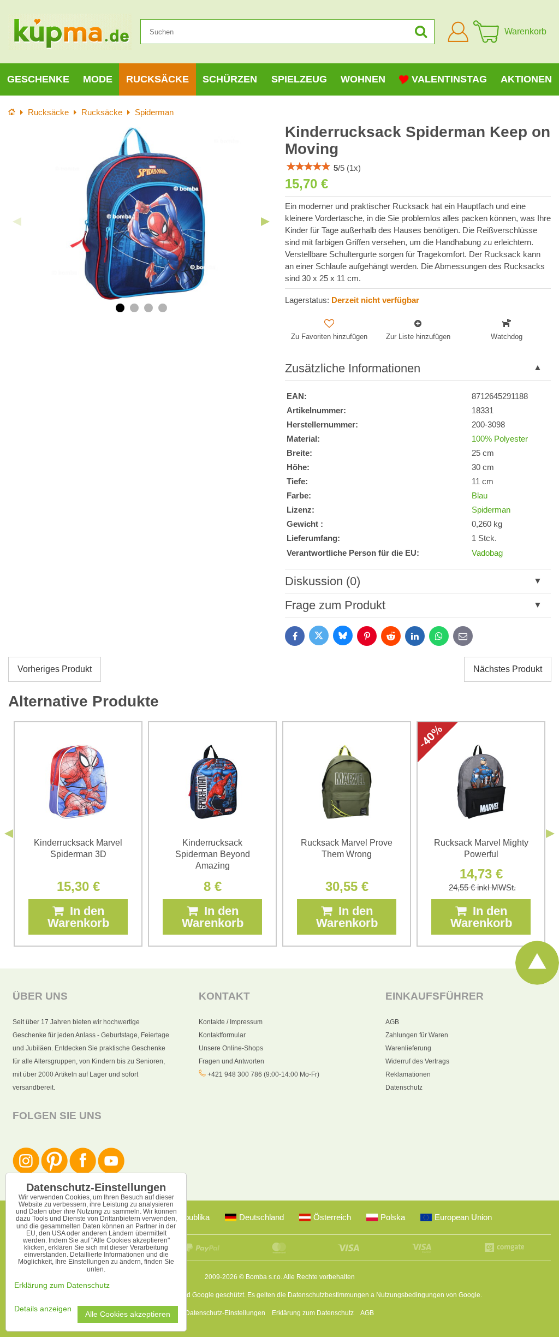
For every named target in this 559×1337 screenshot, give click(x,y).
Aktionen (526, 79)
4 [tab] (162, 308)
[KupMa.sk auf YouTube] (111, 1172)
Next (265, 221)
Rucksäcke (157, 79)
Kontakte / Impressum (231, 1022)
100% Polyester (500, 439)
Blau (479, 495)
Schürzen (230, 79)
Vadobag (487, 553)
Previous (17, 221)
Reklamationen (408, 1074)
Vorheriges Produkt (54, 669)
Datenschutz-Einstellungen (225, 1313)
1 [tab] (120, 308)
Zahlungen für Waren (416, 1035)
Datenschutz (404, 1087)
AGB (392, 1022)
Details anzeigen (43, 1309)
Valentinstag (449, 79)
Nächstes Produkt (507, 669)
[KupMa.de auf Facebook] (82, 1172)
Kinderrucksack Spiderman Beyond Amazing (212, 854)
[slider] (308, 166)
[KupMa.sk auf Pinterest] (54, 1172)
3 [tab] (148, 308)
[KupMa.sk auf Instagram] (26, 1172)
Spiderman (491, 510)
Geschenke (38, 79)
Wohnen (363, 79)
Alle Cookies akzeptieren (127, 1314)
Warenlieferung (408, 1048)
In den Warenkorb (78, 917)
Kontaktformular (222, 1035)
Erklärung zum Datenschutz (313, 1313)
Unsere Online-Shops (231, 1048)
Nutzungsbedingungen (410, 1295)
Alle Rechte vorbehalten (319, 1277)
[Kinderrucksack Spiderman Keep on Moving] (141, 213)
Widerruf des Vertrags (417, 1061)
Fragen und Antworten (231, 1061)
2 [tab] (134, 308)
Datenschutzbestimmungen (328, 1295)
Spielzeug (299, 79)
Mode (97, 79)
